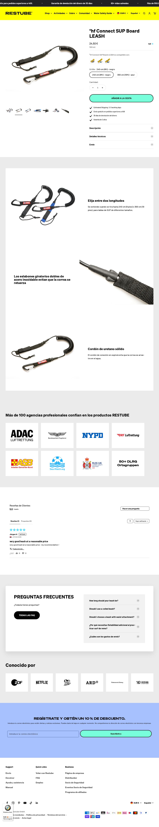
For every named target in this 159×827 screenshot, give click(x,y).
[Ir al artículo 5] (46, 111)
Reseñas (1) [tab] (15, 521)
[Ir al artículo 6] (56, 111)
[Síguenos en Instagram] (13, 802)
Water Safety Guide (103, 13)
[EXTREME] (108, 60)
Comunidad (84, 13)
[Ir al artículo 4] (37, 111)
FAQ (38, 777)
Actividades (59, 13)
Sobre (72, 13)
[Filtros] (130, 521)
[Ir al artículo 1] (9, 111)
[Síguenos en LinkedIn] (36, 802)
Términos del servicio (56, 815)
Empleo (39, 782)
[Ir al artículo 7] (65, 111)
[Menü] (11, 805)
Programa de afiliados (75, 792)
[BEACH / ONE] (92, 60)
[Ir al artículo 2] (18, 111)
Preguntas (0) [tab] (26, 521)
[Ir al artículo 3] (28, 111)
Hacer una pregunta (130, 508)
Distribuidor (71, 777)
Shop (47, 13)
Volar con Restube (45, 773)
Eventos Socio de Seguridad (78, 787)
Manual (9, 787)
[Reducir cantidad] (93, 87)
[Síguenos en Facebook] (7, 802)
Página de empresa (74, 773)
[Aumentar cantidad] (102, 87)
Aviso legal (26, 818)
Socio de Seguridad (74, 782)
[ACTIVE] (100, 60)
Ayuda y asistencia (15, 782)
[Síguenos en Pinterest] (19, 802)
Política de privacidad (35, 815)
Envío (8, 773)
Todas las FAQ (27, 615)
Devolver (10, 777)
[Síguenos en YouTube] (25, 802)
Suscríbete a (116, 733)
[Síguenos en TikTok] (30, 802)
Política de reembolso (15, 815)
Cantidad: (93, 82)
